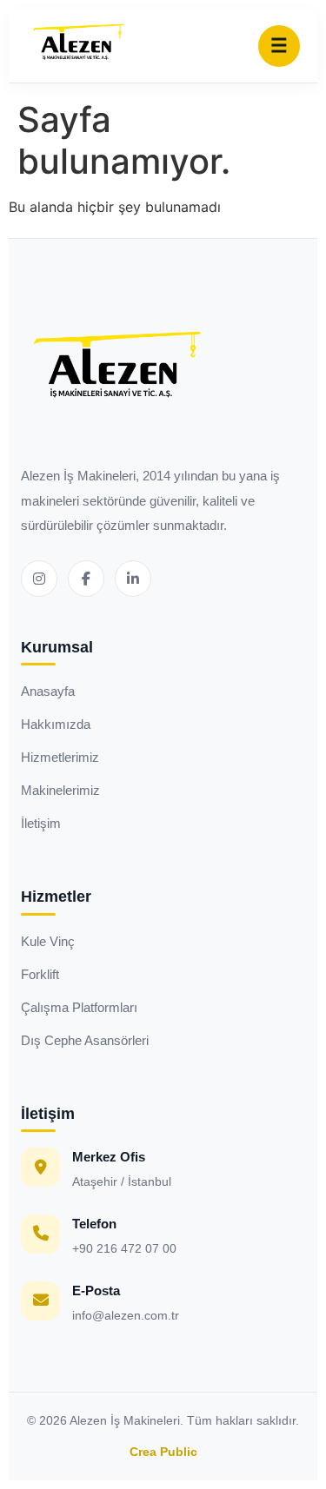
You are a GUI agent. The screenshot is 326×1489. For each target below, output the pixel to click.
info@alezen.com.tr (125, 1315)
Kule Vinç (48, 941)
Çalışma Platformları (79, 1007)
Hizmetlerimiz (60, 757)
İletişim (41, 823)
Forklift (40, 974)
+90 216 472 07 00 (124, 1248)
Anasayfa (48, 691)
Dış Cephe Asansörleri (85, 1040)
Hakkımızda (55, 724)
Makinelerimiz (60, 790)
